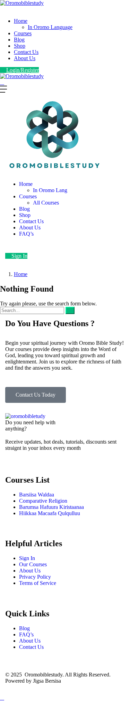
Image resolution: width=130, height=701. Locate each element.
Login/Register (22, 70)
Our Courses (33, 564)
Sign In (19, 256)
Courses (23, 33)
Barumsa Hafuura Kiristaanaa (51, 507)
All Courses (46, 203)
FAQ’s (26, 234)
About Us (24, 58)
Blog (19, 39)
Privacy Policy (35, 577)
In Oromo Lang (50, 190)
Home (20, 21)
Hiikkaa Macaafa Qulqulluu (49, 513)
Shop (19, 46)
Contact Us (26, 52)
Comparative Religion (43, 501)
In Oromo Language (50, 27)
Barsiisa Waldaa (36, 495)
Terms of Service (37, 583)
